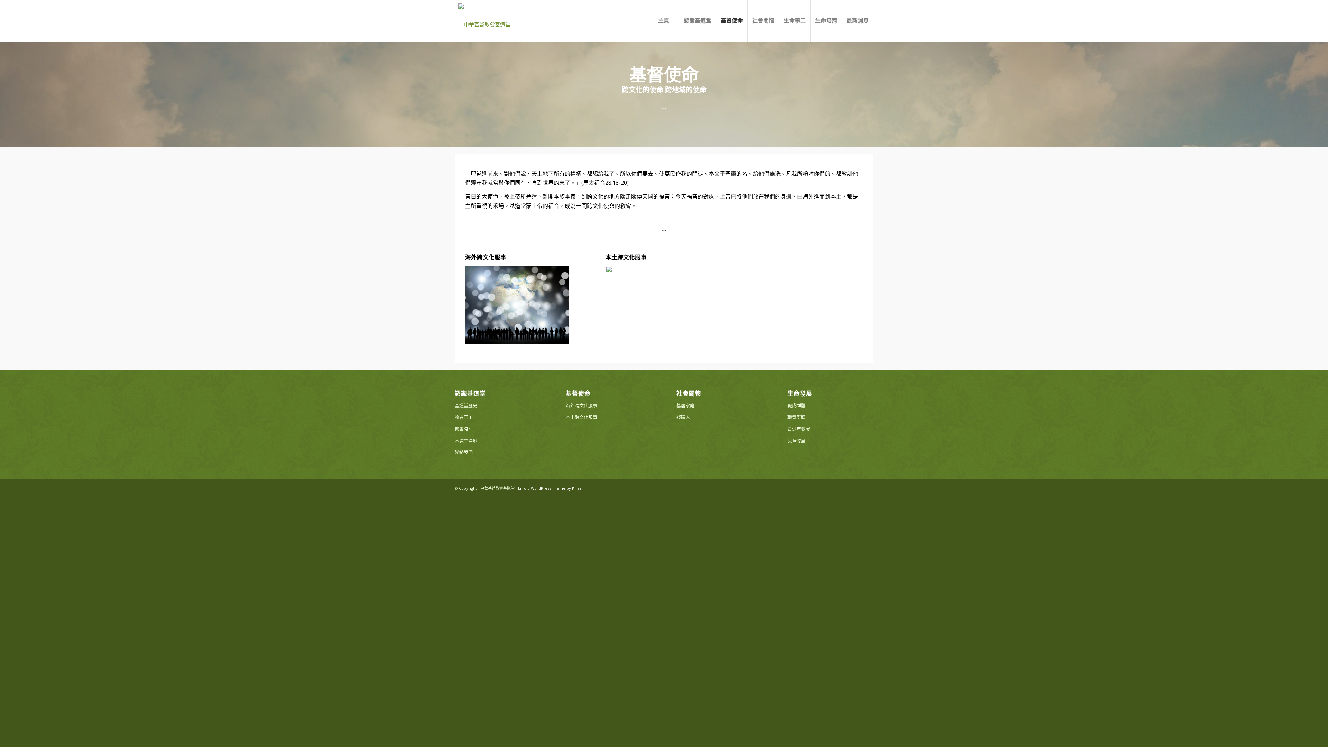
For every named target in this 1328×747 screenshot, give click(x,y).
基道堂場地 (466, 440)
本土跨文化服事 (626, 257)
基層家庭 (685, 405)
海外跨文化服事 (485, 257)
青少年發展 (798, 429)
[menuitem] (663, 21)
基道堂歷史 (466, 405)
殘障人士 (685, 417)
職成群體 (796, 405)
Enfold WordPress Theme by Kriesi (550, 488)
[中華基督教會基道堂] (484, 21)
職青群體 (796, 417)
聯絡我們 (464, 452)
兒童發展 (796, 440)
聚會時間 (464, 429)
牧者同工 (464, 417)
